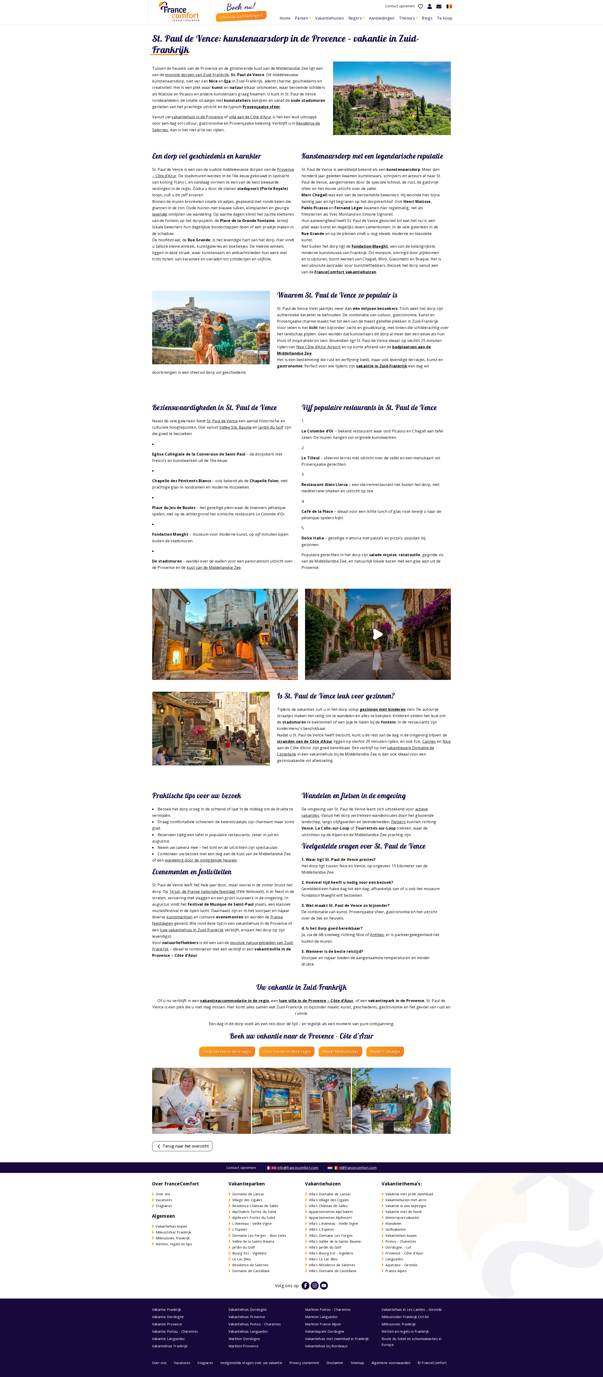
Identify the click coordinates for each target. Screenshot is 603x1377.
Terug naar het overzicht (185, 1146)
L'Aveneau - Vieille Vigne (252, 1223)
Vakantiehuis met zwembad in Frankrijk (337, 1338)
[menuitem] (285, 18)
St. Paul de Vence (222, 420)
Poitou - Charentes (400, 1241)
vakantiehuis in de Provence (197, 116)
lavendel (159, 214)
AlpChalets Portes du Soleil (254, 1211)
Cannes (429, 741)
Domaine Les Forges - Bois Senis (259, 1235)
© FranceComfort (432, 1362)
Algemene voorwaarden (390, 1362)
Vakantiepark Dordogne (324, 1331)
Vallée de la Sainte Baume (253, 1241)
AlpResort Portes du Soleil (253, 1217)
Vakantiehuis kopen (171, 1226)
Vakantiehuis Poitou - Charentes (254, 1324)
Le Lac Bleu (241, 1259)
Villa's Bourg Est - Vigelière (331, 1253)
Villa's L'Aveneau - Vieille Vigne (333, 1223)
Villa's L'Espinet (321, 1229)
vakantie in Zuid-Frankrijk (381, 366)
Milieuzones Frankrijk (173, 1238)
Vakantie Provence (167, 1324)
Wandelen (393, 1223)
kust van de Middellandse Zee (214, 567)
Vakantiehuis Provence (246, 1316)
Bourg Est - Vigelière (249, 1253)
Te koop (444, 18)
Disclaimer (334, 1362)
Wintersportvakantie (402, 1217)
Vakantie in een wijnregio (405, 1205)
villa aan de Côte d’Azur (250, 116)
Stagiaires (164, 1205)
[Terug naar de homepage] (179, 11)
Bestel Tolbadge (385, 1051)
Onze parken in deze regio (227, 1051)
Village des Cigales (247, 1199)
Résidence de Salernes (250, 1264)
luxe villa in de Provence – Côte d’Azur (316, 1000)
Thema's (407, 18)
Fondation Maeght (370, 246)
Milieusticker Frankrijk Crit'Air (405, 1316)
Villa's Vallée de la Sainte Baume (335, 1241)
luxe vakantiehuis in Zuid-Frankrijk (192, 930)
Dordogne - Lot (398, 1247)
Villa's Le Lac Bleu (323, 1259)
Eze (227, 81)
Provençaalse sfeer (261, 106)
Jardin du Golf (270, 427)
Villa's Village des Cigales (329, 1199)
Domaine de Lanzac (248, 1194)
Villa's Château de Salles (328, 1205)
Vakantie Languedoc (168, 1338)
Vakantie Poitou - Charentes (175, 1331)
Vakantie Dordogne (168, 1316)
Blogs (427, 18)
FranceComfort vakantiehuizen (345, 272)
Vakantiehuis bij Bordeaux (326, 1346)
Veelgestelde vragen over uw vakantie (251, 1362)
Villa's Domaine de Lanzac (330, 1194)
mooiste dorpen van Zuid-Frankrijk (197, 74)
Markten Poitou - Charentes (328, 1309)
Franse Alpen (396, 1270)
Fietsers (398, 821)
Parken (301, 18)
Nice (447, 741)
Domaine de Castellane (251, 1270)
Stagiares (205, 1362)
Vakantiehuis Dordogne (247, 1309)
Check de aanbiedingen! (241, 16)
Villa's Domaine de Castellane (332, 1270)
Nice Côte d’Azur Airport (318, 346)
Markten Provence (243, 1346)
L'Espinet (239, 1229)
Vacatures (164, 1199)
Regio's (355, 18)
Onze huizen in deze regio (287, 1051)
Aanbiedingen (382, 18)
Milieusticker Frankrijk (173, 1232)
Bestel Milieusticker (340, 1051)
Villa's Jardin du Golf (325, 1247)
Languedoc (394, 1259)
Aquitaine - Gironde (401, 1264)
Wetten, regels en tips (174, 1243)
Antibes (377, 934)
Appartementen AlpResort (330, 1217)
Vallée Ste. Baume (235, 427)
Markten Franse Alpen (323, 1324)
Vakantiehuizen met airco (406, 1199)
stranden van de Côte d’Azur (305, 741)
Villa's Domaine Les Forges (331, 1235)
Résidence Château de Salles (255, 1205)
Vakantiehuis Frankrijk (169, 1346)
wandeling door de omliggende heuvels (201, 860)
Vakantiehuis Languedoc (248, 1331)
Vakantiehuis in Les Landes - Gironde (412, 1309)
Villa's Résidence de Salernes (332, 1264)
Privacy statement (304, 1362)
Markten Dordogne (244, 1338)
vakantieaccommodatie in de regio (234, 1000)
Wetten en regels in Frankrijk (405, 1331)
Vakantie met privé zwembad (409, 1194)
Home (285, 18)
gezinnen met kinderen (383, 709)
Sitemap (357, 1362)
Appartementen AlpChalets (331, 1211)
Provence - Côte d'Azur (404, 1253)
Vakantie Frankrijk (166, 1309)
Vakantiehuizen (329, 18)
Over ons (163, 1194)
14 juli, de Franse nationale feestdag (202, 891)
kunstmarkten (180, 917)
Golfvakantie (395, 1229)
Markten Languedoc (321, 1316)
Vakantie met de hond (403, 1211)
